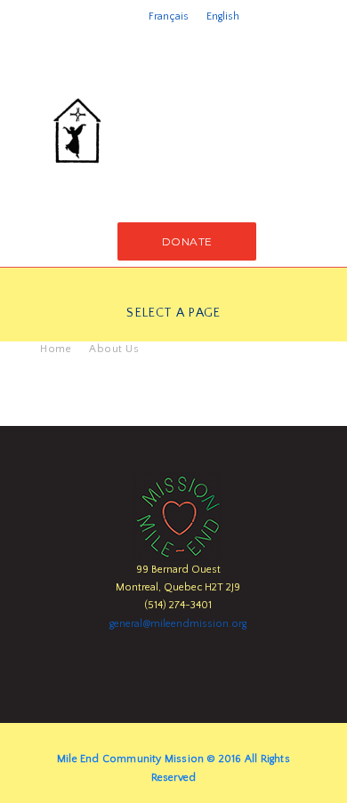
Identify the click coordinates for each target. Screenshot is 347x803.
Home (55, 349)
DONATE (187, 241)
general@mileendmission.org (177, 624)
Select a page (173, 313)
